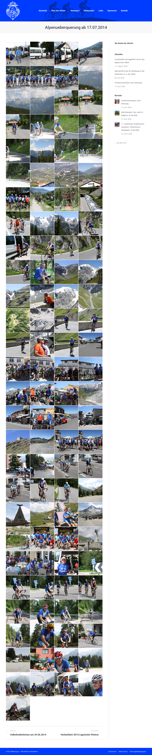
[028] (42, 175)
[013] (42, 102)
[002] (18, 54)
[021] (90, 126)
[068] (42, 345)
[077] (66, 393)
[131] (90, 636)
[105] (18, 539)
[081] (66, 417)
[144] (90, 684)
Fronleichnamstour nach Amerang (128, 83)
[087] (90, 442)
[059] (66, 296)
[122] (66, 612)
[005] (66, 54)
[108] (90, 539)
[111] (66, 563)
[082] (90, 417)
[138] (18, 684)
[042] (18, 223)
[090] (42, 466)
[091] (66, 466)
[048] (42, 248)
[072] (42, 369)
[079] (18, 417)
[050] (90, 248)
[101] (18, 514)
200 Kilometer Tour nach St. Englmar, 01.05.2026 (132, 113)
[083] (18, 442)
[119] (90, 587)
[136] (66, 660)
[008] (42, 78)
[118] (66, 587)
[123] (90, 612)
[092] (90, 466)
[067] (18, 345)
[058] (42, 296)
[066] (90, 320)
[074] (90, 369)
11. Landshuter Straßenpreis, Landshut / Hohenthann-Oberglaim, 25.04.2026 (133, 127)
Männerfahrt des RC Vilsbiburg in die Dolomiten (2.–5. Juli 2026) (129, 72)
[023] (42, 151)
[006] (90, 54)
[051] (18, 272)
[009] (66, 78)
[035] (42, 199)
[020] (66, 126)
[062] (18, 320)
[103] (66, 514)
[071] (18, 369)
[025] (66, 151)
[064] (42, 320)
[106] (42, 539)
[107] (66, 539)
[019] (42, 126)
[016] (90, 102)
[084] (42, 442)
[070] (90, 345)
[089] (18, 466)
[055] (66, 272)
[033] (18, 199)
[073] (66, 369)
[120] (18, 612)
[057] (18, 296)
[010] (90, 78)
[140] (42, 684)
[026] (90, 151)
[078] (90, 393)
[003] (42, 54)
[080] (42, 417)
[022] (18, 151)
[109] (18, 563)
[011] (18, 102)
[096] (42, 490)
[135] (42, 660)
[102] (42, 514)
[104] (90, 514)
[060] (90, 296)
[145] (18, 709)
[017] (18, 126)
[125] (18, 636)
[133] (18, 660)
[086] (66, 442)
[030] (90, 175)
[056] (90, 272)
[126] (42, 636)
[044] (66, 223)
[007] (18, 78)
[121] (42, 612)
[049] (66, 248)
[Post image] (117, 101)
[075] (18, 393)
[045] (90, 223)
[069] (66, 345)
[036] (66, 199)
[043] (42, 223)
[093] (18, 490)
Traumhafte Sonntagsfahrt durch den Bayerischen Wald (130, 61)
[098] (66, 490)
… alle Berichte (120, 143)
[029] (66, 175)
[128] (66, 636)
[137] (90, 660)
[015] (66, 102)
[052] (42, 272)
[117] (42, 587)
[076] (42, 393)
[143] (66, 684)
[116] (18, 587)
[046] (18, 248)
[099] (90, 490)
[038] (90, 199)
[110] (42, 563)
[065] (66, 320)
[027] (18, 175)
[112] (90, 563)
